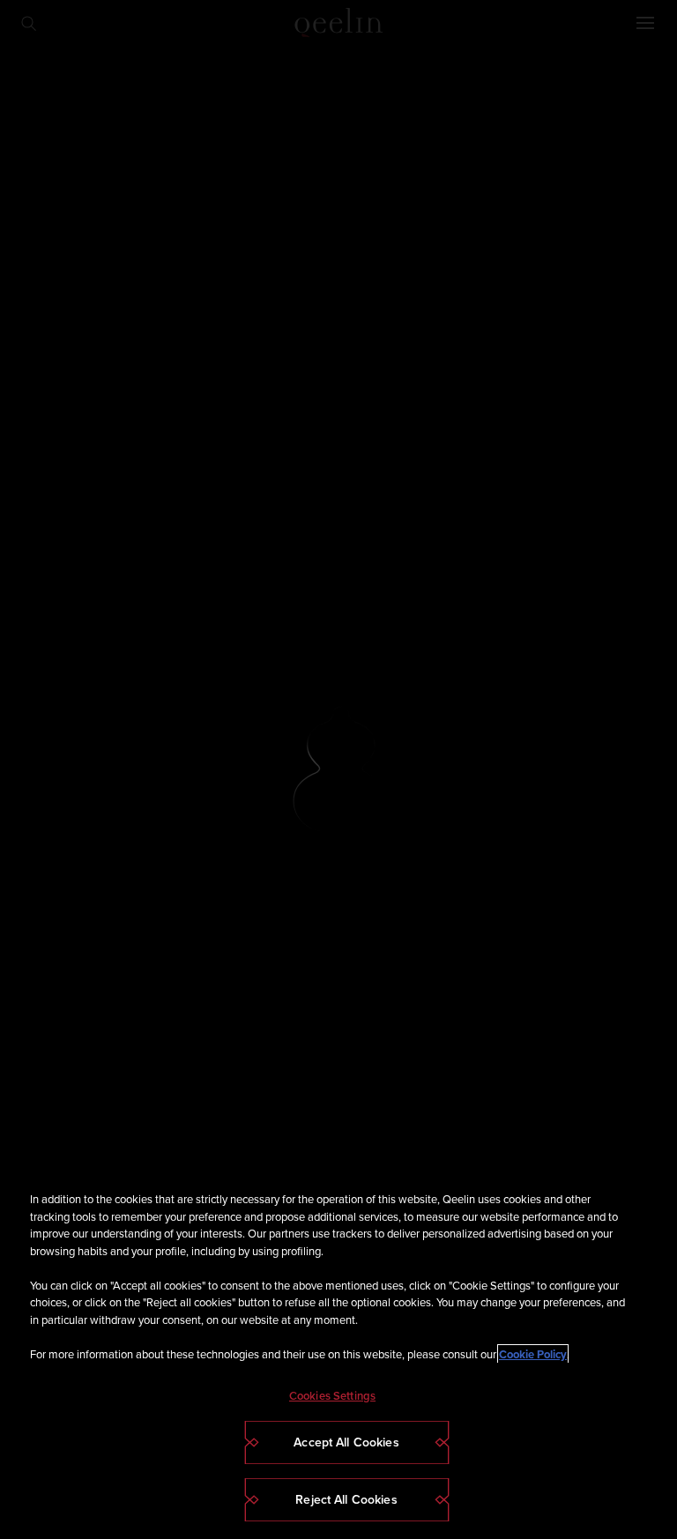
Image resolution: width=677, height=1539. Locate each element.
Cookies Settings (332, 1395)
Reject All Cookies (346, 1500)
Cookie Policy (533, 1354)
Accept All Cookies (346, 1442)
